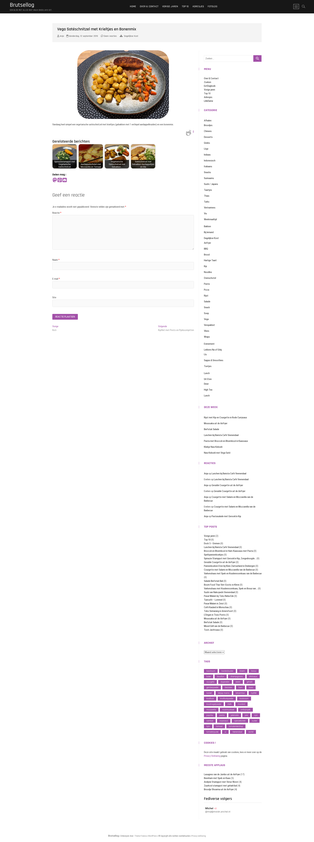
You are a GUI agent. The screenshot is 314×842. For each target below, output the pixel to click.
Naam (56, 259)
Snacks (207, 172)
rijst (256, 715)
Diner (206, 383)
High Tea (208, 389)
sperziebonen (240, 720)
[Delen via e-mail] (64, 180)
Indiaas (207, 154)
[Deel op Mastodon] (54, 180)
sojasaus (223, 720)
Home (133, 6)
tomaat (219, 726)
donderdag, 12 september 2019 (83, 36)
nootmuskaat (228, 709)
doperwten (225, 682)
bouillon (220, 676)
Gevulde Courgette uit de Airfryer (227, 485)
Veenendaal (237, 732)
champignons (236, 676)
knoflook (210, 698)
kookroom (244, 698)
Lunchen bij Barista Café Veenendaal (221, 435)
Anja (61, 36)
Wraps (207, 336)
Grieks (207, 142)
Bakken (207, 226)
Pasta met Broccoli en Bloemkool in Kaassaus (226, 441)
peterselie (235, 715)
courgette (210, 682)
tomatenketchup (236, 726)
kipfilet (254, 693)
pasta (222, 715)
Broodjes (208, 125)
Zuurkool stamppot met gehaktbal (220, 785)
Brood (207, 254)
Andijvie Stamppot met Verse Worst (221, 781)
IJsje (206, 148)
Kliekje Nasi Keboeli (213, 446)
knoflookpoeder (226, 698)
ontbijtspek (245, 709)
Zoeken (207, 82)
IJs (205, 354)
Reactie (56, 212)
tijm (208, 726)
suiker (254, 720)
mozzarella (211, 709)
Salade (207, 301)
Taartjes (208, 189)
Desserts (208, 137)
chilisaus (253, 676)
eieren (238, 682)
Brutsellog (22, 5)
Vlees (206, 330)
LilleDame (208, 100)
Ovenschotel (210, 278)
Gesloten (228, 687)
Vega (206, 319)
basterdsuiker (227, 671)
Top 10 (185, 6)
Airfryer (207, 242)
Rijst (206, 295)
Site (54, 297)
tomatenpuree (212, 732)
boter (208, 676)
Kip (205, 266)
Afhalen (207, 120)
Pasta (207, 283)
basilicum (210, 671)
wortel (250, 732)
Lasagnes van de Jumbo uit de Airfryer (222, 774)
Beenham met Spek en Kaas (217, 778)
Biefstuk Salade (211, 429)
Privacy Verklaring (212, 755)
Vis (205, 213)
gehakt (250, 682)
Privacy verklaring (199, 836)
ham (240, 687)
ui (225, 732)
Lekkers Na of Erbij (213, 349)
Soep (206, 313)
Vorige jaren (170, 6)
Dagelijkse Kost (131, 36)
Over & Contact (149, 6)
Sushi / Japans (211, 184)
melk (229, 704)
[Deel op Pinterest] (59, 180)
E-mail (56, 278)
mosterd (241, 704)
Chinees (208, 131)
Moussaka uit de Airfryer (215, 423)
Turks (206, 201)
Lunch (207, 373)
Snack (207, 307)
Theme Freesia (140, 836)
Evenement (209, 343)
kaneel (209, 693)
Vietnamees (209, 207)
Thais (206, 195)
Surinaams (209, 178)
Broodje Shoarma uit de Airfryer (219, 789)
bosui (253, 671)
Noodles (208, 272)
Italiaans (208, 166)
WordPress (152, 836)
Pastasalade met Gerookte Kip (226, 516)
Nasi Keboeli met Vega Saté (217, 452)
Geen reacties (110, 36)
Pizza (206, 289)
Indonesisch (209, 160)
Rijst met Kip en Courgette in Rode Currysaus (225, 417)
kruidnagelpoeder (213, 704)
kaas (251, 687)
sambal (209, 720)
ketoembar (240, 693)
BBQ (206, 248)
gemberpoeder (212, 687)
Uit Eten (208, 379)
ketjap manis (223, 693)
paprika (209, 715)
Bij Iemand (209, 232)
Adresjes (198, 6)
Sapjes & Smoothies (213, 360)
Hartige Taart (210, 260)
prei (246, 715)
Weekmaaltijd (210, 219)
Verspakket (209, 325)
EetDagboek (210, 85)
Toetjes (207, 366)
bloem (242, 671)
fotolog (212, 6)
